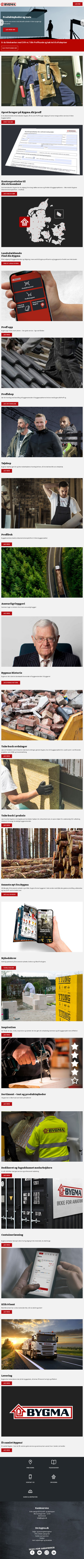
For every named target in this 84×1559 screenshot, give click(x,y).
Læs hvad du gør (9, 194)
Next (82, 22)
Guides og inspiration (42, 1536)
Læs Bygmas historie (10, 683)
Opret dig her (8, 122)
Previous (2, 22)
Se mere (8, 29)
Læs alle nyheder (9, 894)
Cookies (42, 1538)
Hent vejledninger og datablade (42, 1540)
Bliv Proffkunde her (10, 48)
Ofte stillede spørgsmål (42, 1534)
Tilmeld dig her (8, 968)
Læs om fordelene (9, 404)
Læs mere (6, 335)
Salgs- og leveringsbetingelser (42, 1532)
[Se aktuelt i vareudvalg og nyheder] (42, 1064)
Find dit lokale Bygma (11, 263)
